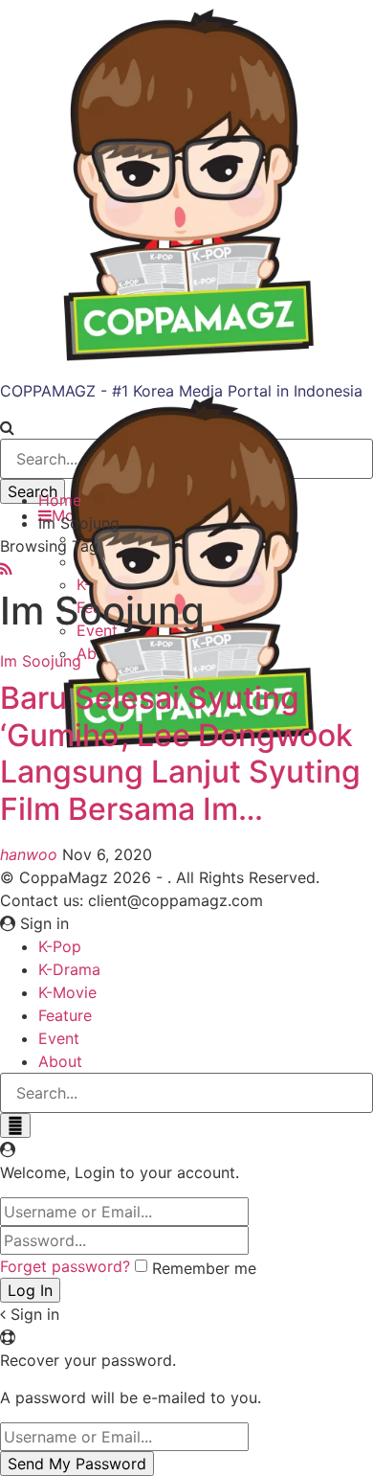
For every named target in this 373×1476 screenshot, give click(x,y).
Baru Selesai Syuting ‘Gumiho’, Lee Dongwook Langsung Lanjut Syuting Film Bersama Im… (180, 753)
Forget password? (65, 1266)
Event (58, 1038)
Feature (65, 1015)
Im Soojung (40, 660)
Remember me (204, 1268)
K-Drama (69, 969)
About (60, 1061)
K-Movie (67, 992)
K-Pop (59, 946)
